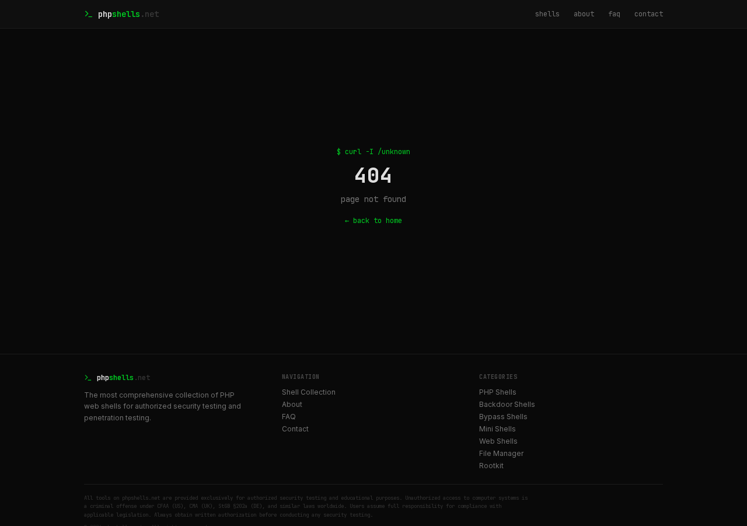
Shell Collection (309, 392)
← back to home (373, 220)
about (584, 14)
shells (547, 14)
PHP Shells (497, 392)
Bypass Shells (503, 416)
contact (648, 14)
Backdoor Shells (507, 404)
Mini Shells (497, 428)
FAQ (289, 416)
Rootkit (491, 465)
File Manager (501, 453)
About (292, 404)
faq (614, 14)
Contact (295, 428)
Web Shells (498, 441)
